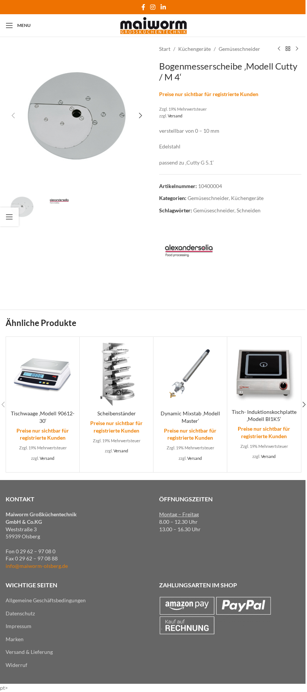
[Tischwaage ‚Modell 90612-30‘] (43, 373)
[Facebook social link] (143, 7)
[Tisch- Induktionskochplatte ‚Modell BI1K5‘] (264, 373)
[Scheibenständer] (116, 373)
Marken (15, 639)
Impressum (18, 626)
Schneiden (249, 210)
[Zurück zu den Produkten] (287, 48)
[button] (13, 115)
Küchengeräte (194, 49)
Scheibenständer (116, 413)
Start (164, 49)
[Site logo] (153, 25)
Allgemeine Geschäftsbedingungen (46, 600)
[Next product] (296, 48)
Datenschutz (20, 613)
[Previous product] (278, 48)
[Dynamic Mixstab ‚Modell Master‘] (190, 373)
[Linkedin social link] (163, 7)
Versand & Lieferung (29, 652)
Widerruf (16, 665)
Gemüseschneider (239, 49)
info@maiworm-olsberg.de (37, 566)
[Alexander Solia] (187, 252)
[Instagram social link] (153, 7)
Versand (175, 115)
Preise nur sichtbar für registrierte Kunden (208, 94)
